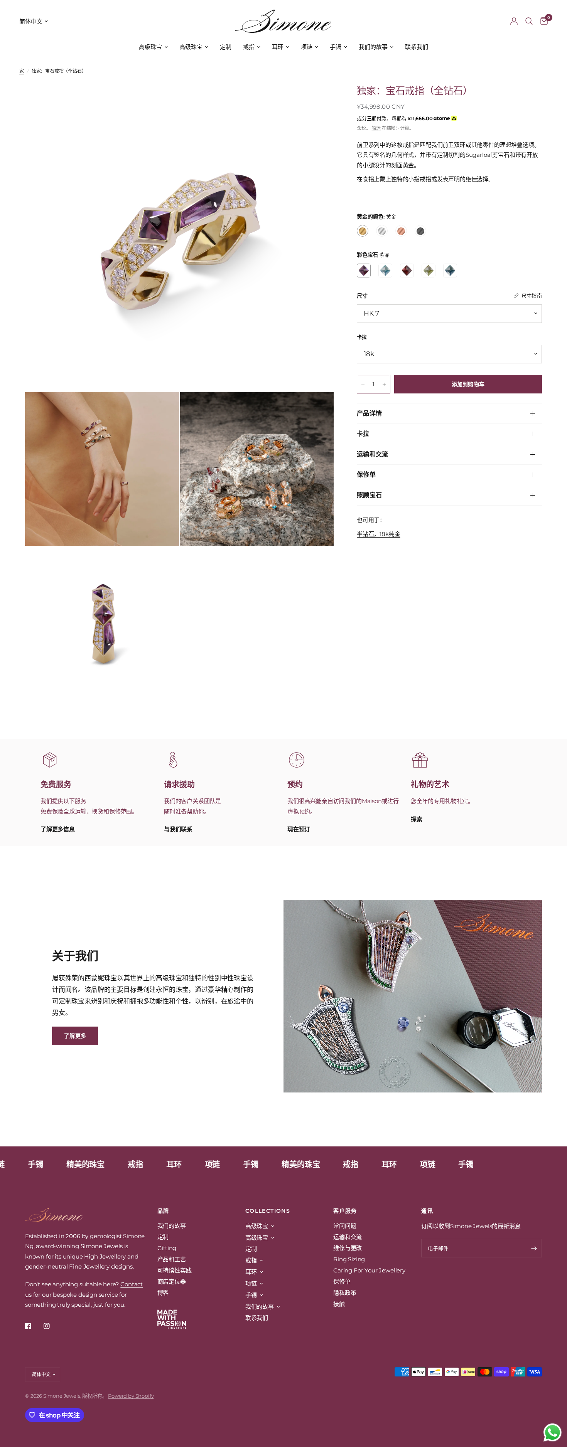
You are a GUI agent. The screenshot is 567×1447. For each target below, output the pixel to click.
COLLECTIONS (267, 1210)
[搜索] (529, 21)
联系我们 (416, 46)
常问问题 (344, 1225)
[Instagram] (52, 1326)
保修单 (366, 474)
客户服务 (345, 1210)
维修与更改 (347, 1248)
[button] (75, 1036)
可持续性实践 (174, 1270)
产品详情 (369, 413)
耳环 (278, 46)
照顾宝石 (369, 495)
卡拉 (363, 433)
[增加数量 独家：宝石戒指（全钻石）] (384, 384)
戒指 (249, 46)
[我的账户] (513, 21)
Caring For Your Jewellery (369, 1270)
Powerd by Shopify (131, 1396)
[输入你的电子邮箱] (534, 1248)
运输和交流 (372, 454)
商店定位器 (171, 1281)
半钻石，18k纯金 (378, 534)
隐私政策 (344, 1292)
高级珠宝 (150, 46)
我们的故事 (373, 46)
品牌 (163, 1210)
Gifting (167, 1248)
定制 (225, 46)
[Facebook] (33, 1326)
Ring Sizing (349, 1259)
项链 (306, 46)
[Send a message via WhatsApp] (552, 1432)
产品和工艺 (171, 1259)
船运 (376, 128)
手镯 (335, 46)
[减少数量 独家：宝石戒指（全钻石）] (363, 384)
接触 (339, 1304)
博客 (163, 1292)
